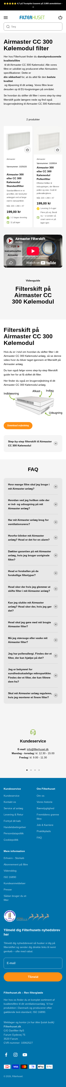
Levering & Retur (13, 814)
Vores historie (44, 801)
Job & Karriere (45, 824)
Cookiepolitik (11, 839)
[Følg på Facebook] (6, 1054)
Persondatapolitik (14, 833)
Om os (40, 795)
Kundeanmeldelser (14, 883)
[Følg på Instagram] (15, 1054)
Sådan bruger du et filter (15, 897)
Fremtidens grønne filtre (48, 816)
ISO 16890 (10, 877)
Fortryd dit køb (12, 820)
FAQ (39, 837)
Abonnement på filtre (16, 864)
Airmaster (11, 159)
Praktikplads (44, 831)
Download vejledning (18, 425)
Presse (8, 889)
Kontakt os (10, 801)
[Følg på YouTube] (24, 1054)
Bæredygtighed (45, 808)
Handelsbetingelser (15, 827)
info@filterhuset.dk (38, 749)
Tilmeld (33, 977)
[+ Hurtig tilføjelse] (27, 149)
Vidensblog (10, 870)
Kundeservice (11, 795)
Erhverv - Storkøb (14, 858)
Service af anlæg (13, 808)
